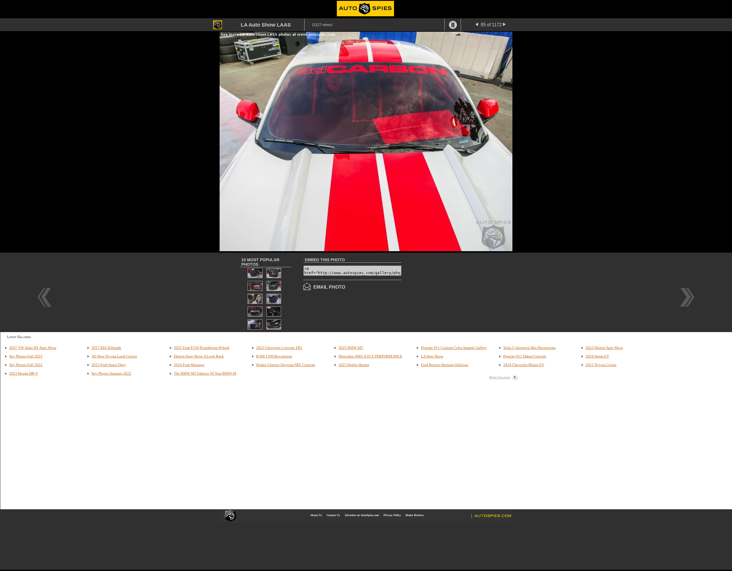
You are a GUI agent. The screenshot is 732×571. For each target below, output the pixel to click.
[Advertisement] (449, 292)
